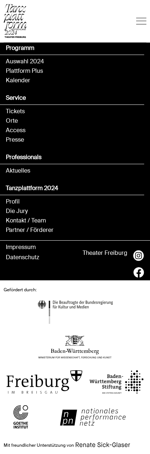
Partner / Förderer (30, 230)
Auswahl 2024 (25, 61)
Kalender (18, 80)
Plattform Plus (24, 71)
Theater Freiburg (105, 253)
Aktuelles (18, 171)
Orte (12, 121)
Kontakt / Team (26, 221)
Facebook (138, 272)
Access (15, 130)
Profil (13, 202)
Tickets (15, 111)
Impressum (21, 247)
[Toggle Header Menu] (141, 21)
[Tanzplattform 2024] (15, 21)
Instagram (138, 255)
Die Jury (17, 211)
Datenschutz (22, 257)
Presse (15, 140)
